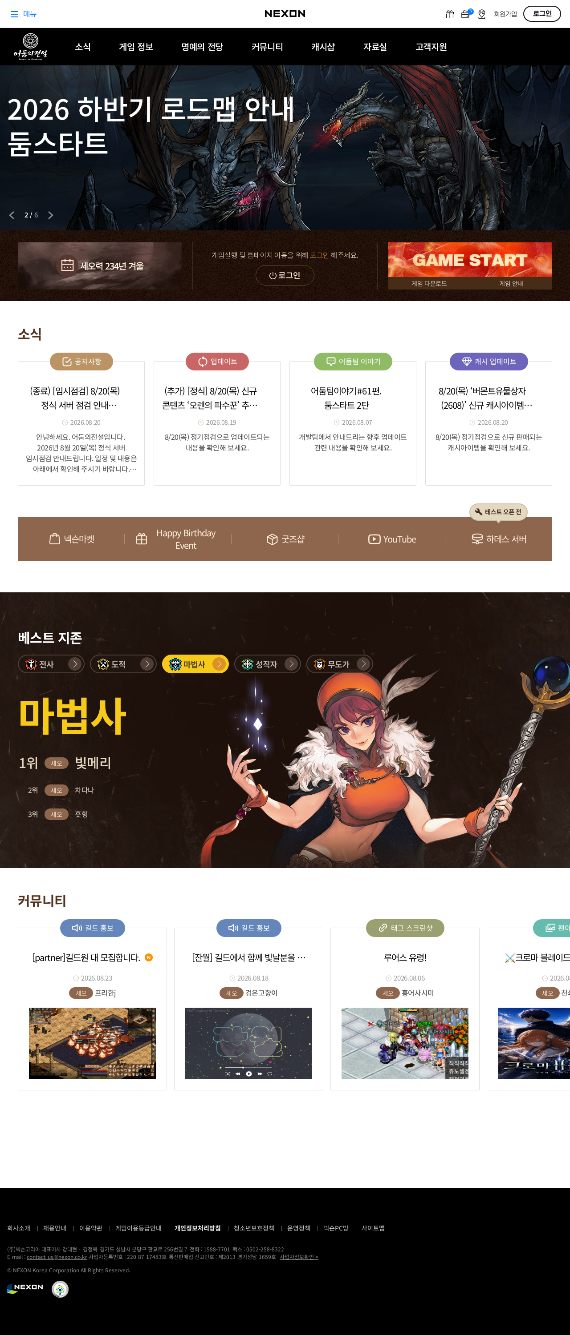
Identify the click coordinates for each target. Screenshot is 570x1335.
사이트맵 (373, 1227)
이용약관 (90, 1227)
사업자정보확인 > (299, 1256)
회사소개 (18, 1227)
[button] (51, 664)
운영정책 (298, 1227)
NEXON (25, 1288)
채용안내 (54, 1227)
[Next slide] (50, 215)
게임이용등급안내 (138, 1227)
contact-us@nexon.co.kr (57, 1256)
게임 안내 (511, 283)
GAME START (470, 259)
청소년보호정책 (254, 1227)
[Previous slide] (11, 215)
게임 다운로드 (429, 283)
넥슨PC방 (336, 1227)
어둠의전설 (30, 46)
